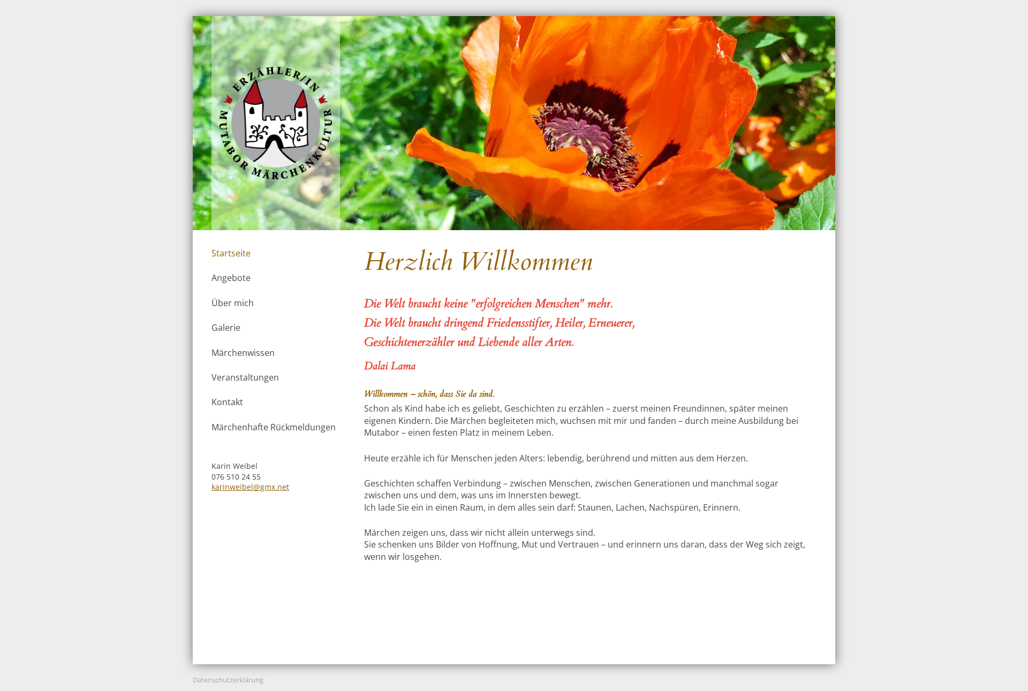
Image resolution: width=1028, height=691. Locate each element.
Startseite (231, 253)
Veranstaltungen (245, 377)
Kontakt (227, 402)
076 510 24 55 (236, 477)
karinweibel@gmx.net (250, 487)
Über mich (232, 303)
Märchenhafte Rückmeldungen (273, 427)
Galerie (225, 327)
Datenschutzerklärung (228, 680)
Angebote (231, 278)
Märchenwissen (243, 353)
